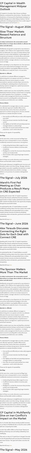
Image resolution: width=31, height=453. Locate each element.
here (18, 22)
